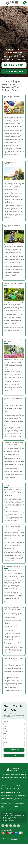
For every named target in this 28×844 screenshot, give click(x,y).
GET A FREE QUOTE (14, 71)
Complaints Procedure (7, 795)
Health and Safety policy (20, 795)
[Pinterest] (18, 825)
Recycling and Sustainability (5, 807)
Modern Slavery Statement (18, 799)
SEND (14, 755)
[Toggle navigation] (3, 3)
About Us (3, 785)
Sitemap (16, 806)
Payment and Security (7, 803)
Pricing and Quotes (19, 803)
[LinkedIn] (14, 825)
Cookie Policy (17, 792)
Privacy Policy (17, 789)
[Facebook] (2, 825)
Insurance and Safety (6, 798)
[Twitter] (6, 825)
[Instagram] (10, 825)
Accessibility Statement (7, 792)
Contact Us (17, 785)
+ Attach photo (14, 749)
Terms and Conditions (7, 789)
